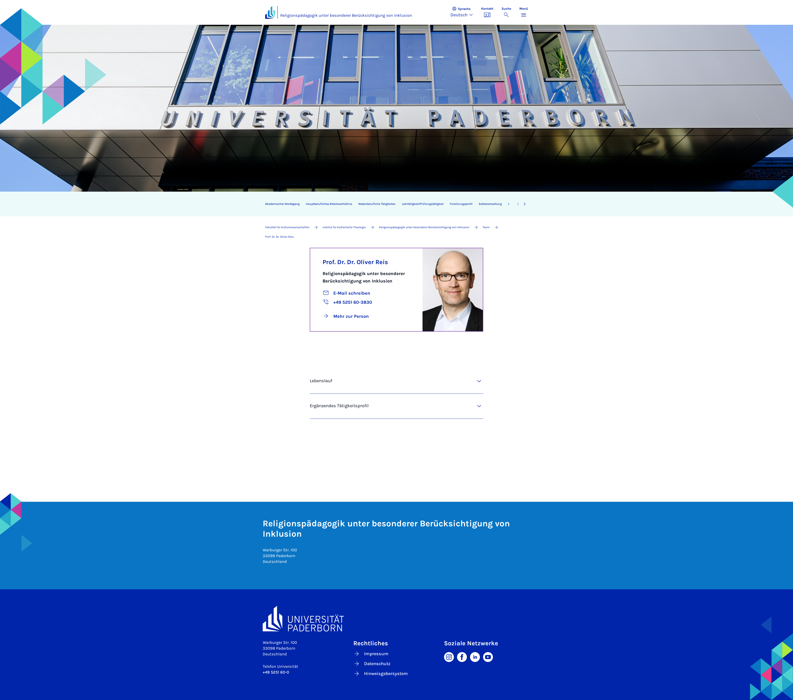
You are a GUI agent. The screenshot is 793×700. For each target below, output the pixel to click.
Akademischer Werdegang (282, 204)
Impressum (376, 653)
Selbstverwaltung (490, 204)
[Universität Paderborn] (397, 618)
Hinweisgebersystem (386, 673)
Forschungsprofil (461, 204)
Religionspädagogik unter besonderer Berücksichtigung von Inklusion (346, 15)
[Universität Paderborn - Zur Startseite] (270, 12)
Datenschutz (377, 663)
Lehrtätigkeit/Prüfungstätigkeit (423, 204)
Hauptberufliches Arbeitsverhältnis (329, 204)
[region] (387, 204)
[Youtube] (488, 656)
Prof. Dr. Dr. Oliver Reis (355, 262)
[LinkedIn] (475, 656)
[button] (463, 12)
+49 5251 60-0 (276, 672)
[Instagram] (449, 656)
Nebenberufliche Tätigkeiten (377, 204)
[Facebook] (462, 656)
